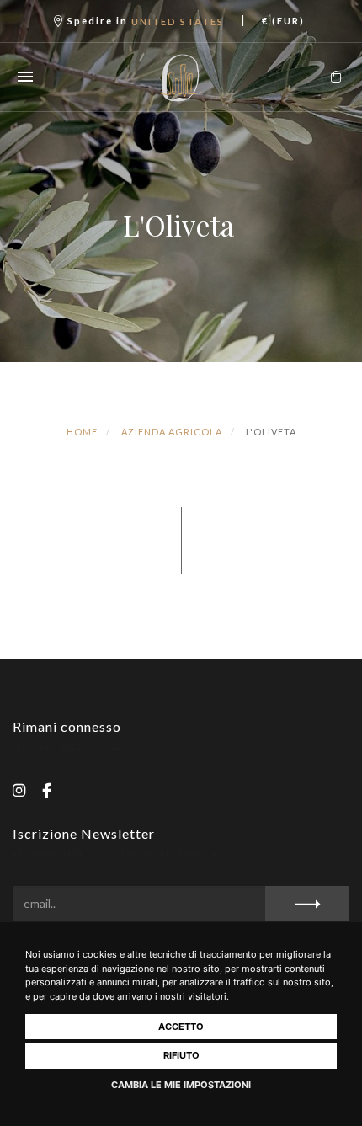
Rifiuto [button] (181, 1055)
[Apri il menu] (25, 76)
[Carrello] (335, 76)
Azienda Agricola (171, 431)
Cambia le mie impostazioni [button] (181, 1085)
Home (82, 431)
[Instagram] (19, 789)
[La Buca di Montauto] (181, 77)
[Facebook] (46, 789)
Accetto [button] (181, 1027)
